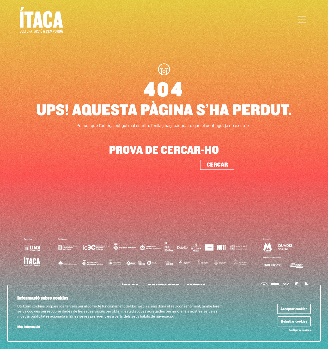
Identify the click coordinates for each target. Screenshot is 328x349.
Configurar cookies (300, 330)
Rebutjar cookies (294, 321)
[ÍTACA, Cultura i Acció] (65, 21)
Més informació (28, 327)
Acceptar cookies (293, 309)
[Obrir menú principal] (302, 19)
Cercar (217, 164)
